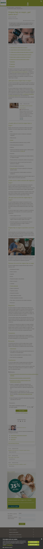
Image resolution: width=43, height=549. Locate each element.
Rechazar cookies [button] (33, 544)
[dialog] (21, 543)
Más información (9, 544)
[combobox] (41, 539)
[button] (15, 545)
